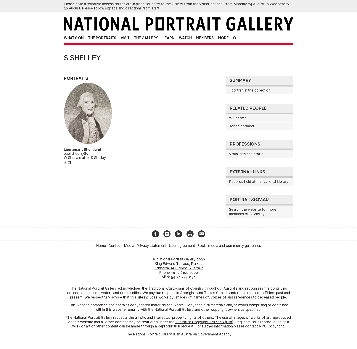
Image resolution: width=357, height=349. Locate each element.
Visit (125, 38)
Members (205, 38)
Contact (115, 246)
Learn (168, 38)
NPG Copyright (271, 326)
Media (129, 246)
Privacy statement (151, 246)
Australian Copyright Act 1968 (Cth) (204, 322)
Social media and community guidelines (229, 246)
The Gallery (146, 38)
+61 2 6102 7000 (184, 272)
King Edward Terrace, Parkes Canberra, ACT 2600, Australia (178, 266)
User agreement (182, 246)
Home (101, 246)
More (223, 38)
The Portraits (102, 38)
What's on (74, 38)
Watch (185, 38)
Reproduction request (175, 326)
